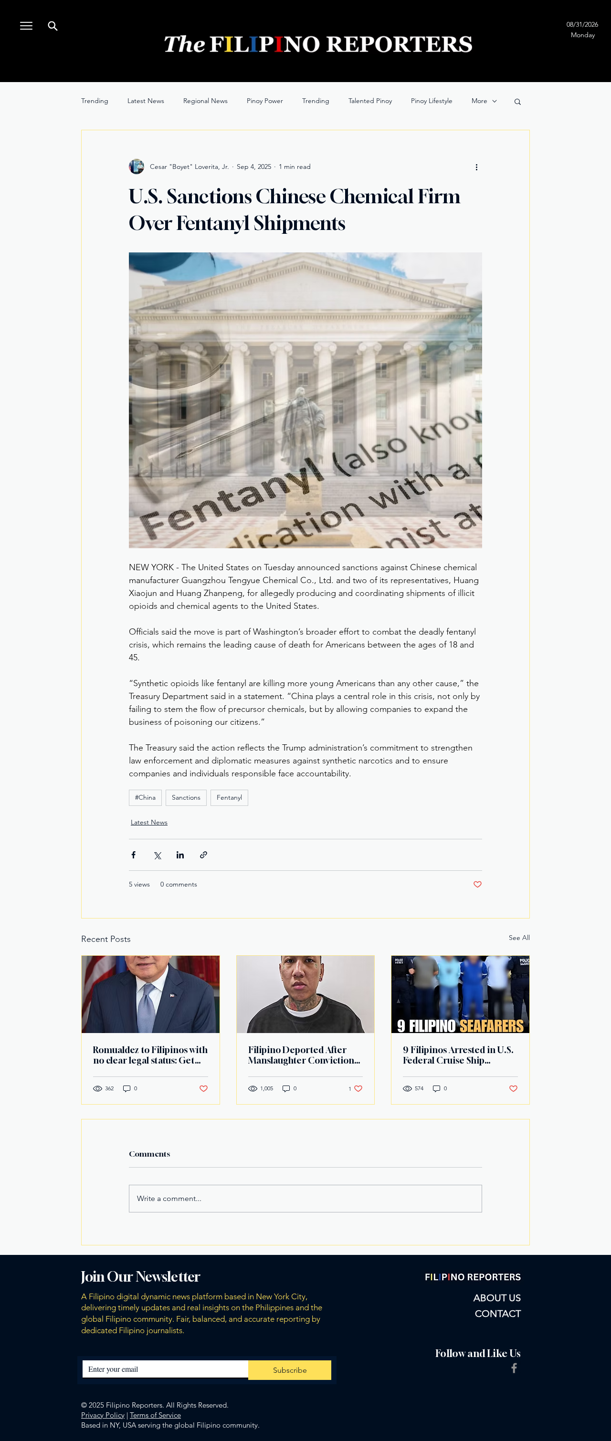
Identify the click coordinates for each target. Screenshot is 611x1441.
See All (519, 937)
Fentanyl (229, 797)
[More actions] (476, 166)
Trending (94, 100)
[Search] (52, 25)
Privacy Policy (103, 1415)
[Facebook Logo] (514, 1368)
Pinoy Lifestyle (432, 100)
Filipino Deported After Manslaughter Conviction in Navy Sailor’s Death (301, 1054)
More (479, 100)
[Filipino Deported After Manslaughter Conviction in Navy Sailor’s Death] (306, 994)
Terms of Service (155, 1415)
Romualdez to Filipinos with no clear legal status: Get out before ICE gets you (150, 1054)
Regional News (205, 100)
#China (145, 797)
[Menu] (26, 25)
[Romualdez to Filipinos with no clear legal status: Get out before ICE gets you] (151, 994)
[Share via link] (203, 854)
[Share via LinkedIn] (180, 854)
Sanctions (186, 797)
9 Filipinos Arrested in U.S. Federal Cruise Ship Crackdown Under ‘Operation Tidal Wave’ (458, 1054)
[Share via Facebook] (133, 854)
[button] (517, 101)
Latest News (145, 100)
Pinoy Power (265, 100)
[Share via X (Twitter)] (156, 854)
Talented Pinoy (370, 100)
